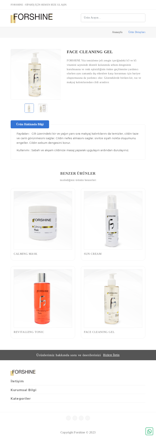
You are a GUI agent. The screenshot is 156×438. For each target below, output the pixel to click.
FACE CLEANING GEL (99, 332)
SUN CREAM (92, 253)
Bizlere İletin (111, 355)
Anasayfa (117, 32)
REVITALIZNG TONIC (29, 332)
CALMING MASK (25, 253)
